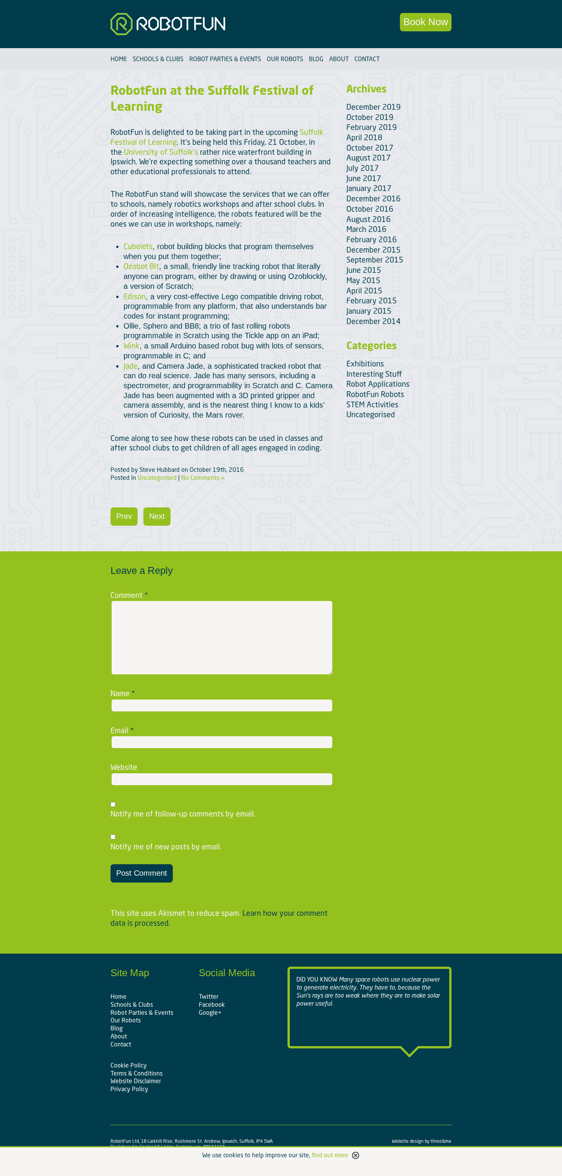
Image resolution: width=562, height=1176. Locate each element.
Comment (129, 595)
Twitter (208, 996)
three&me (441, 1141)
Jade (130, 366)
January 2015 (368, 311)
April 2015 (364, 290)
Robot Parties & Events (225, 59)
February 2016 (371, 239)
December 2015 (373, 250)
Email (122, 730)
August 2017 (368, 157)
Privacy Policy (129, 1089)
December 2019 (373, 107)
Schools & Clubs (158, 59)
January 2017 (368, 188)
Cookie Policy (128, 1065)
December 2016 (373, 198)
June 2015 (363, 270)
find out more (330, 1155)
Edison (134, 296)
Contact (367, 59)
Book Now (425, 22)
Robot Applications (377, 384)
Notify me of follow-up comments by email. (182, 814)
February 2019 (371, 127)
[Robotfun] (192, 24)
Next (157, 516)
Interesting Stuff (374, 374)
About (339, 59)
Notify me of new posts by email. (165, 847)
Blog (316, 59)
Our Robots (285, 59)
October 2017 (369, 148)
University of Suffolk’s (161, 152)
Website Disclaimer (135, 1081)
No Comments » (202, 477)
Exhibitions (365, 363)
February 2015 (371, 300)
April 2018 (364, 137)
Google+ (210, 1012)
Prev (124, 516)
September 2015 (374, 259)
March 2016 (366, 229)
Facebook (212, 1004)
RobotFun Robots (375, 394)
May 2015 (363, 280)
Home (118, 59)
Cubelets (138, 246)
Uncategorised (157, 477)
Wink (131, 345)
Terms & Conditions (136, 1073)
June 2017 (363, 178)
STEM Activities (372, 404)
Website (123, 767)
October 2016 (369, 209)
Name (122, 693)
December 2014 (373, 321)
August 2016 (368, 219)
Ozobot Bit (141, 266)
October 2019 (369, 117)
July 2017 (362, 168)
